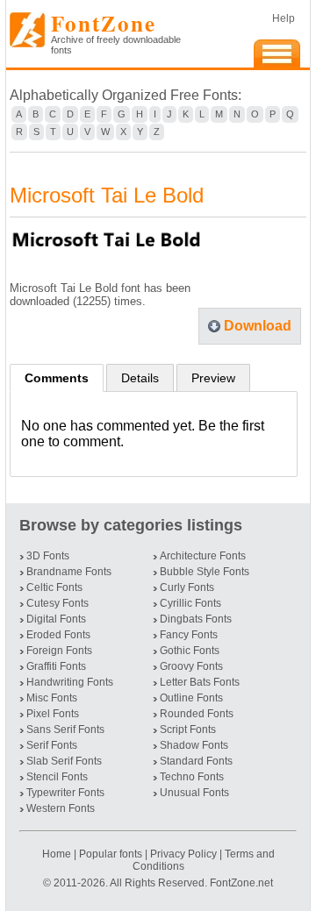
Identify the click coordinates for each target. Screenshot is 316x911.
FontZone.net (241, 883)
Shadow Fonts (194, 745)
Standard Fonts (196, 761)
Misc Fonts (51, 698)
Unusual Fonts (194, 792)
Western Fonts (60, 808)
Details (140, 378)
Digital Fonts (56, 619)
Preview (213, 378)
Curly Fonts (187, 587)
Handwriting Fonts (69, 682)
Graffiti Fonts (56, 666)
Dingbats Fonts (196, 619)
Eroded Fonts (58, 635)
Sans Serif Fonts (65, 729)
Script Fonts (188, 729)
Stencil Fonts (57, 777)
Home (58, 854)
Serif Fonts (51, 745)
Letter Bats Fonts (200, 682)
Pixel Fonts (52, 714)
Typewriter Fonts (65, 792)
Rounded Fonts (196, 714)
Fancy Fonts (189, 635)
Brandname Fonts (68, 572)
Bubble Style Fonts (204, 572)
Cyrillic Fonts (190, 603)
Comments (57, 378)
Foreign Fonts (59, 650)
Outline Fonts (191, 698)
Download (257, 325)
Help (283, 18)
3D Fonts (47, 556)
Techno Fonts (192, 777)
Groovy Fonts (191, 666)
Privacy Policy (183, 854)
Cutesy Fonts (57, 603)
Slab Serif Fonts (64, 761)
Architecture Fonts (203, 556)
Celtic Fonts (54, 587)
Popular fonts (110, 854)
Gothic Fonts (189, 650)
